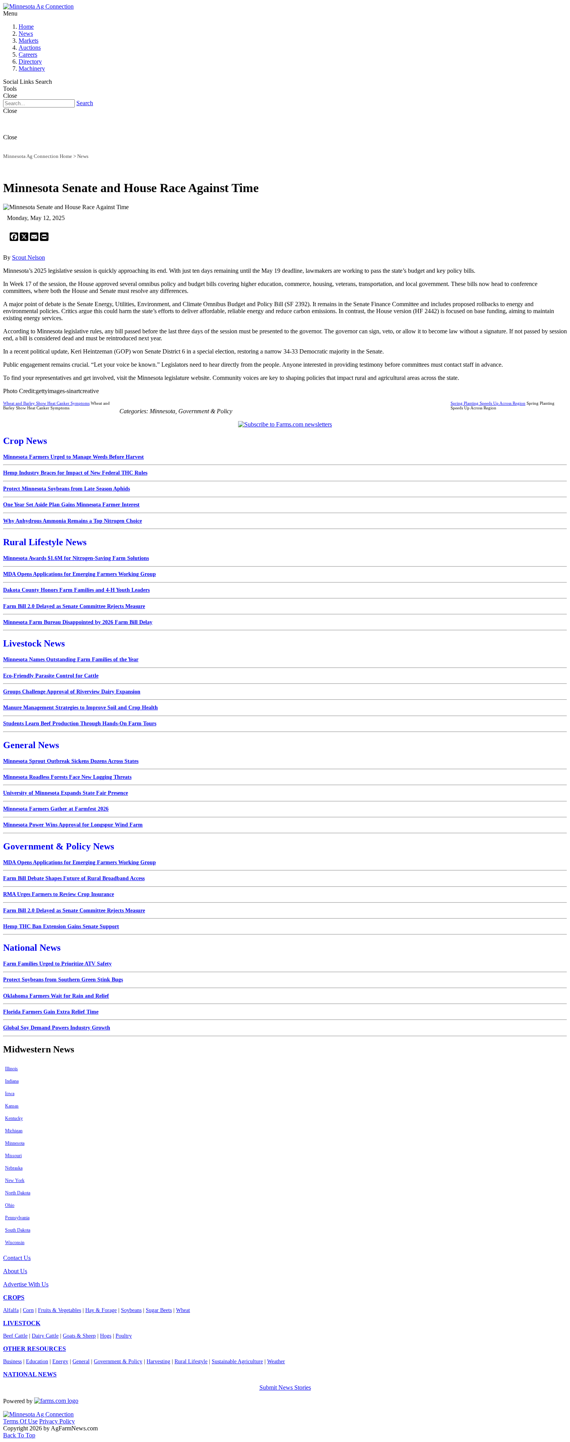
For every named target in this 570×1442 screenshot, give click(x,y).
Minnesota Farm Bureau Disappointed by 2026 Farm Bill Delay (77, 622)
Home (26, 26)
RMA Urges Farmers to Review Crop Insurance (58, 894)
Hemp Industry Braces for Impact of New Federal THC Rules (75, 473)
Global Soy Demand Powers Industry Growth (56, 1028)
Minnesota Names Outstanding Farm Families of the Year (70, 659)
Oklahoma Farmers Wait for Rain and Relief (56, 996)
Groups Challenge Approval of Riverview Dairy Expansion (71, 692)
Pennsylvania (17, 1217)
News (26, 33)
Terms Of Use (20, 1421)
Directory (30, 61)
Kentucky (14, 1118)
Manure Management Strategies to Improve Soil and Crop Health (80, 708)
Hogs (105, 1336)
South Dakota (17, 1230)
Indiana (12, 1081)
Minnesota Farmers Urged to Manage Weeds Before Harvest (73, 457)
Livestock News (34, 643)
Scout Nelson (28, 257)
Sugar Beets (159, 1310)
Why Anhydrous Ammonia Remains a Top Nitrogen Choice (72, 521)
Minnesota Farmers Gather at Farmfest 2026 (56, 809)
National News (31, 948)
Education (37, 1361)
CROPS (13, 1297)
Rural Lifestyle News (44, 542)
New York (14, 1180)
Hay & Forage (101, 1310)
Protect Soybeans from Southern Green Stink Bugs (63, 980)
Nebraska (13, 1168)
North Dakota (17, 1193)
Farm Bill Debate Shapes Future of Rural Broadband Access (74, 878)
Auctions (30, 47)
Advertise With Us (25, 1284)
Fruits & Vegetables (59, 1310)
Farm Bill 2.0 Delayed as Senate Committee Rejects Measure (74, 606)
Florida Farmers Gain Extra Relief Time (50, 1012)
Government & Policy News (58, 846)
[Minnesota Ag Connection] (38, 6)
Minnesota (14, 1143)
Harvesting (158, 1361)
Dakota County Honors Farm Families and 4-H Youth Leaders (76, 590)
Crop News (25, 441)
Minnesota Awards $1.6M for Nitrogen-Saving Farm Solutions (76, 558)
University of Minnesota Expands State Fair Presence (65, 793)
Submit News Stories (285, 1387)
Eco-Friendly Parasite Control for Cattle (50, 676)
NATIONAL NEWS (30, 1374)
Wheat (183, 1310)
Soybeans (131, 1310)
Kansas (12, 1106)
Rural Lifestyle (190, 1361)
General (81, 1361)
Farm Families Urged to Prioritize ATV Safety (57, 964)
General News (31, 745)
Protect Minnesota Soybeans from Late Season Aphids (66, 489)
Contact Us (17, 1258)
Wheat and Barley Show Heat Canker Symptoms (46, 403)
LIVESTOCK (21, 1323)
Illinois (11, 1068)
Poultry (124, 1336)
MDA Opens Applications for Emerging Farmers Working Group (79, 574)
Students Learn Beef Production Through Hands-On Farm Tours (79, 723)
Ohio (9, 1205)
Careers (28, 54)
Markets (28, 40)
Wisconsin (14, 1242)
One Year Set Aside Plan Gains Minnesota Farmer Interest (71, 505)
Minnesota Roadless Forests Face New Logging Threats (67, 777)
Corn (28, 1310)
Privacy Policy (57, 1421)
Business (12, 1361)
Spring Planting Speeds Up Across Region (488, 403)
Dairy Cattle (45, 1336)
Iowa (9, 1093)
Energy (60, 1361)
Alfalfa (11, 1310)
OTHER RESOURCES (34, 1348)
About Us (15, 1271)
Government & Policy (118, 1361)
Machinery (32, 68)
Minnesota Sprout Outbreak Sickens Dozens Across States (70, 761)
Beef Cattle (15, 1336)
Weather (276, 1361)
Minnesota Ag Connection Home (37, 156)
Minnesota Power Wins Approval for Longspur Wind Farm (73, 825)
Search (84, 103)
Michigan (13, 1130)
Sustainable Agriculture (237, 1361)
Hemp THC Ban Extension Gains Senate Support (61, 926)
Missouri (13, 1155)
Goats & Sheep (79, 1336)
